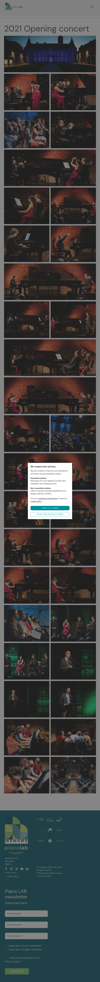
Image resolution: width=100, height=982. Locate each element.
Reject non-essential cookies (50, 514)
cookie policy (36, 501)
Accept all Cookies (50, 508)
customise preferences (47, 498)
